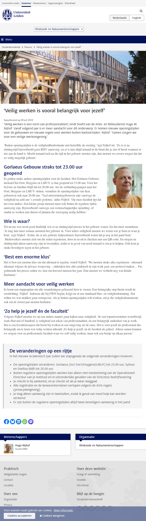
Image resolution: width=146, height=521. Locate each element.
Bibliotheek (70, 3)
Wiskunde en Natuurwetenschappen (101, 445)
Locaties (8, 485)
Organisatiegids (55, 3)
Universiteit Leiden (10, 3)
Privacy (8, 505)
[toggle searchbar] (141, 11)
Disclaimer (83, 485)
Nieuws (28, 47)
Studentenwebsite (11, 47)
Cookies (81, 480)
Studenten (26, 3)
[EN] (136, 18)
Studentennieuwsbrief (90, 499)
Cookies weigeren (53, 516)
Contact (8, 480)
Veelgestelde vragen (15, 474)
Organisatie (10, 499)
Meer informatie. (63, 510)
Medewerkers (39, 3)
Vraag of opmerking (88, 474)
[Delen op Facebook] (6, 421)
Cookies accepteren (19, 516)
